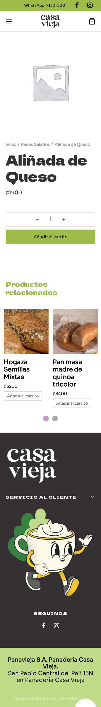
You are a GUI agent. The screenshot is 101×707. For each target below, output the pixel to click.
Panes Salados (35, 144)
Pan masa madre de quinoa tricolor (67, 373)
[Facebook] (43, 626)
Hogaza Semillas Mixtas (17, 369)
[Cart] (92, 21)
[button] (23, 396)
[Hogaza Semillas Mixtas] (26, 331)
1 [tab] (46, 418)
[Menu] (9, 21)
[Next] (90, 348)
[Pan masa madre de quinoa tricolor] (75, 331)
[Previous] (11, 348)
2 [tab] (55, 418)
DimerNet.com (72, 698)
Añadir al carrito (51, 236)
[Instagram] (56, 626)
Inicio (11, 144)
